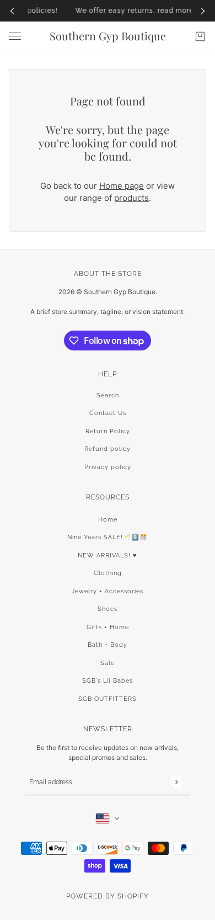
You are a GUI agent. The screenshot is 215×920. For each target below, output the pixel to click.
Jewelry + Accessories (107, 591)
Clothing (108, 573)
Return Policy (107, 431)
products (131, 198)
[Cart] (200, 36)
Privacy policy (107, 467)
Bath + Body (107, 644)
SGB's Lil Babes (107, 680)
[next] (203, 10)
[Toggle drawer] (15, 36)
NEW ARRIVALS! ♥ (107, 555)
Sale (107, 663)
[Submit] (176, 781)
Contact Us (107, 413)
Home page (121, 185)
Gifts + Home (108, 627)
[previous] (12, 10)
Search (107, 395)
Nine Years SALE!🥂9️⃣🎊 (107, 537)
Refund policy (107, 449)
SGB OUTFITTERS (107, 699)
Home (107, 519)
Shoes (107, 609)
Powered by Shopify (107, 896)
